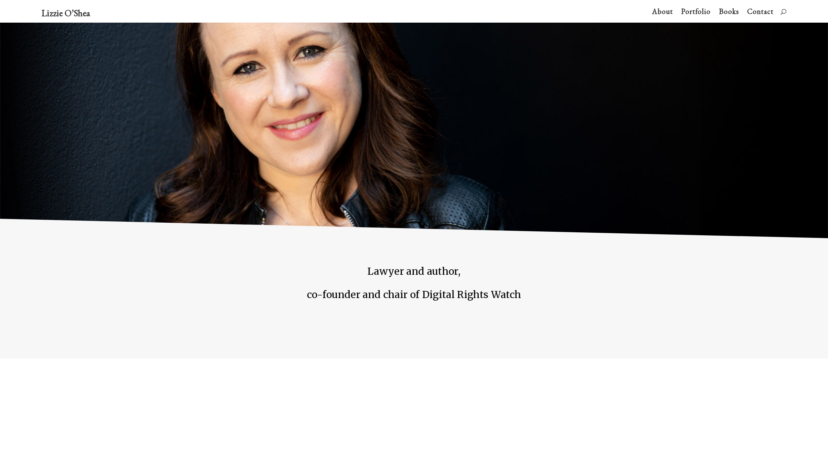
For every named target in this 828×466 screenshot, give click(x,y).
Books (729, 12)
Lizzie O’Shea (65, 13)
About (662, 12)
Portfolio (696, 12)
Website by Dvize (264, 368)
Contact (760, 12)
